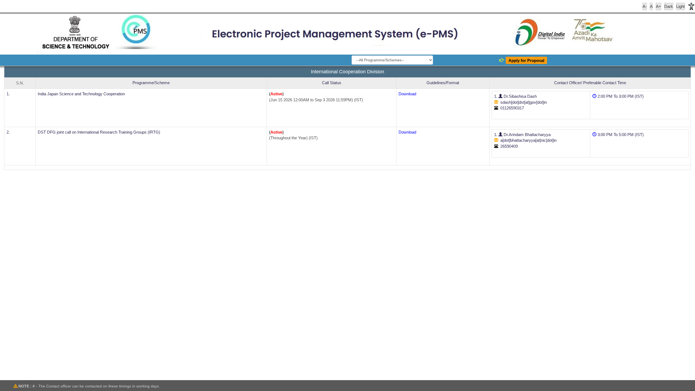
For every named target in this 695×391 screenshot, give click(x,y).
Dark (668, 6)
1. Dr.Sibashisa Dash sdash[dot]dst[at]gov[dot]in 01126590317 (520, 102)
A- (645, 6)
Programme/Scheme (151, 82)
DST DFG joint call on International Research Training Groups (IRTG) (99, 132)
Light (680, 6)
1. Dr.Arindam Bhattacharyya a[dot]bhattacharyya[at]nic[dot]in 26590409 (525, 140)
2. (8, 132)
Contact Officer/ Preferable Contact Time (590, 82)
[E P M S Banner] (347, 34)
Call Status (331, 82)
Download (407, 94)
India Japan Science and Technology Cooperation (81, 94)
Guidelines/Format (443, 82)
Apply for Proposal (526, 60)
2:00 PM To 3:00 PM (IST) (620, 96)
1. (8, 94)
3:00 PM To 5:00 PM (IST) (620, 134)
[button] (691, 6)
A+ (658, 6)
